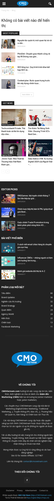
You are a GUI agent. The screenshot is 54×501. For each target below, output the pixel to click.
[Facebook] (27, 480)
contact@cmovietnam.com (35, 461)
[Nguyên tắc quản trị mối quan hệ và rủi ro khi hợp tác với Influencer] (8, 44)
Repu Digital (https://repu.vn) (38, 498)
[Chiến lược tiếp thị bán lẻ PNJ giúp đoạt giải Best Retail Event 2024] (8, 212)
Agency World (7, 155)
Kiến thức (32, 125)
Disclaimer (10, 490)
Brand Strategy (8, 305)
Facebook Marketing (10, 326)
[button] (50, 4)
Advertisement (31, 490)
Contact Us (43, 490)
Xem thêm (26, 94)
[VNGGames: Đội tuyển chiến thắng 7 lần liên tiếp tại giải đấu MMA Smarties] (8, 199)
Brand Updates (7, 125)
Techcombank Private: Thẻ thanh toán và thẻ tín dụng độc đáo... (13, 131)
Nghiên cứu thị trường (11, 301)
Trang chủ (5, 10)
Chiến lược (6, 322)
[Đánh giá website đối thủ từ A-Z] (8, 274)
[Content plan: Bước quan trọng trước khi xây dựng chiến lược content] (8, 84)
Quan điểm (6, 310)
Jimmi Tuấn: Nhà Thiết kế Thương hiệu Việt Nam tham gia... (12, 162)
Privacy (20, 490)
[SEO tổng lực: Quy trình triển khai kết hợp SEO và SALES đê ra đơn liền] (8, 70)
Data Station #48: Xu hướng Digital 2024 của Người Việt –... (40, 162)
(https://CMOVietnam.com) (34, 495)
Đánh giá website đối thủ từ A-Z (31, 271)
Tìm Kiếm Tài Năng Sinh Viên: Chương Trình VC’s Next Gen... (39, 131)
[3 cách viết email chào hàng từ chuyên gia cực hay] (8, 248)
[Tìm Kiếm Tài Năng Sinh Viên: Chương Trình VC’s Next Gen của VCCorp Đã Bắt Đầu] (40, 117)
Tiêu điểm (32, 155)
